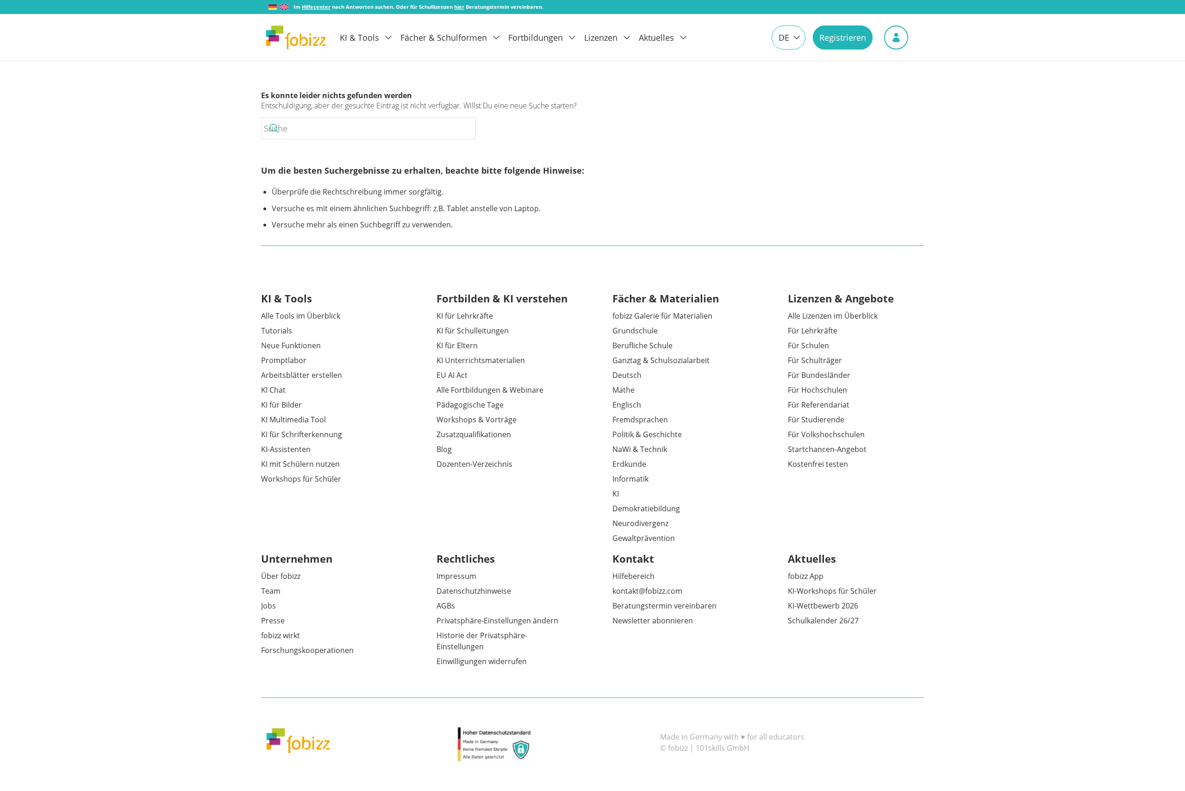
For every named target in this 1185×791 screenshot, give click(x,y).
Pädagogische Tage (470, 405)
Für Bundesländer (819, 375)
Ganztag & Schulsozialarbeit (661, 360)
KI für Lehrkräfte (465, 316)
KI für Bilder (281, 405)
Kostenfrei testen (818, 464)
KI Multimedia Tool (293, 419)
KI (615, 494)
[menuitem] (370, 37)
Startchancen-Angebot (827, 449)
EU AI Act (452, 375)
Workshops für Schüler (301, 479)
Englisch (626, 405)
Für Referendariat (818, 405)
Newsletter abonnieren (652, 620)
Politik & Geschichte (647, 434)
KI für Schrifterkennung (301, 434)
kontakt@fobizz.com (647, 591)
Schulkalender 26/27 (823, 620)
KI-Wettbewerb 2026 (823, 606)
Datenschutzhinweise (474, 591)
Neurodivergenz (640, 523)
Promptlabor (283, 360)
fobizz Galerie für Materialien (662, 316)
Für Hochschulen (817, 390)
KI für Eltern (457, 345)
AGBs (446, 606)
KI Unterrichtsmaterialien (481, 360)
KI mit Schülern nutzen (300, 464)
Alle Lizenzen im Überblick (833, 316)
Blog (444, 449)
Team (271, 591)
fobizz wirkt (280, 635)
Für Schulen (808, 345)
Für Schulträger (815, 360)
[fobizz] (296, 37)
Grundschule (635, 331)
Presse (273, 620)
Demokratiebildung (646, 508)
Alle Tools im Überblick (300, 316)
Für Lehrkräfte (812, 331)
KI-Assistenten (286, 449)
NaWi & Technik (639, 449)
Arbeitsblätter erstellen (301, 375)
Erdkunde (629, 464)
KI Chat (273, 390)
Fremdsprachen (640, 419)
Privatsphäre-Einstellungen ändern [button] (497, 620)
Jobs (268, 606)
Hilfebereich (633, 576)
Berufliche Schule (642, 345)
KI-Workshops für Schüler (832, 591)
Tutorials (276, 331)
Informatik (630, 479)
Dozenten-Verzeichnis (474, 464)
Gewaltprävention (643, 538)
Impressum (456, 576)
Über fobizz (280, 576)
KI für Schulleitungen (473, 331)
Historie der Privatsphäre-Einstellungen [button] (482, 641)
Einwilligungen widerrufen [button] (482, 661)
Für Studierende (816, 419)
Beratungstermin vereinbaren (664, 606)
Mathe (623, 390)
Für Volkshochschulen (826, 434)
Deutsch (627, 375)
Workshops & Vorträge (477, 419)
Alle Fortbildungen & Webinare (490, 390)
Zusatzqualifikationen (474, 434)
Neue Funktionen (291, 345)
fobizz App (805, 576)
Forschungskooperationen (307, 650)
